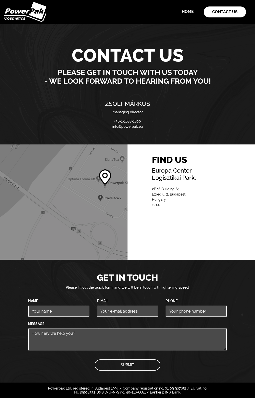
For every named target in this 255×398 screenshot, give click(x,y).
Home (188, 11)
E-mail (103, 301)
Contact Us (225, 11)
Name (33, 301)
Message (36, 324)
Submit (127, 365)
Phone (172, 301)
